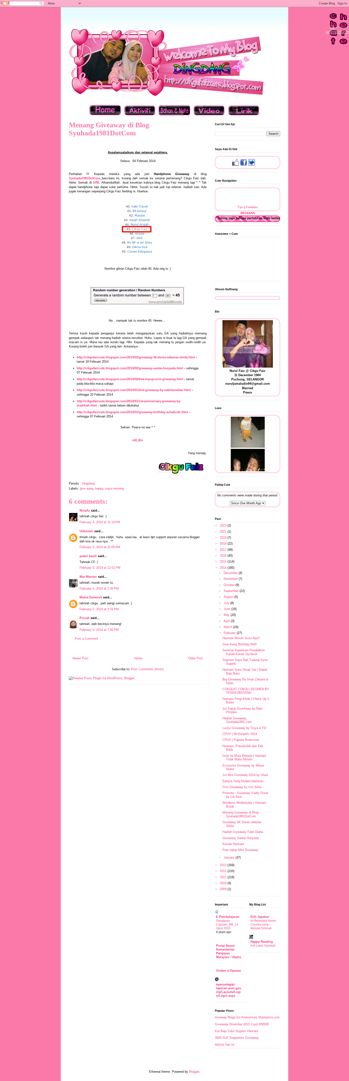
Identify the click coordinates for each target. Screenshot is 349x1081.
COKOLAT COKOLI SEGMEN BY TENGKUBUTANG (245, 691)
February (230, 633)
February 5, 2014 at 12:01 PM (100, 567)
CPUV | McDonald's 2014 (239, 734)
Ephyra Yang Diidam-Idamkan (242, 781)
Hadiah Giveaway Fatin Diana (242, 832)
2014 (223, 567)
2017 (223, 549)
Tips (240, 207)
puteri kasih (88, 556)
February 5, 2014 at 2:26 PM (99, 588)
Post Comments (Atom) (147, 669)
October (230, 585)
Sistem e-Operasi (228, 970)
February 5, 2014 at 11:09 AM (100, 547)
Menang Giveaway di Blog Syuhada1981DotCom (240, 814)
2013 (223, 865)
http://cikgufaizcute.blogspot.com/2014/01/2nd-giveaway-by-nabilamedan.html (134, 390)
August (229, 597)
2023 (223, 525)
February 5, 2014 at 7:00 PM (99, 630)
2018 (223, 543)
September (232, 591)
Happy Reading (261, 941)
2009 (223, 889)
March (228, 627)
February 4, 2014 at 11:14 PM (100, 522)
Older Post (195, 658)
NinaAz (85, 510)
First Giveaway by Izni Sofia (241, 787)
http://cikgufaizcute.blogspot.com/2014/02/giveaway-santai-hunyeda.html (130, 368)
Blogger (194, 1071)
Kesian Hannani (233, 844)
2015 (223, 561)
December (231, 573)
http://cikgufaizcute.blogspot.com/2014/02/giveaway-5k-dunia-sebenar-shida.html (136, 357)
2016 (223, 555)
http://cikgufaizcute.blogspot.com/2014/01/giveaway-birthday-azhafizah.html (132, 412)
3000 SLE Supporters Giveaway (237, 1037)
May (227, 615)
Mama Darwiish (91, 597)
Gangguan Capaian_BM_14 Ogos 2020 (227, 924)
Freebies (252, 207)
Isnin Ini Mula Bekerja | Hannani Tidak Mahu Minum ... (244, 757)
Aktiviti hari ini (224, 1044)
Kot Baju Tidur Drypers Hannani (236, 1031)
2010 (223, 883)
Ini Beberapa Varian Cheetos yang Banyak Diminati (263, 924)
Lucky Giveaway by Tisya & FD (244, 728)
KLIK (137, 440)
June (227, 609)
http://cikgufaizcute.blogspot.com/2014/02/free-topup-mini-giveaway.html (130, 379)
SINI (96, 182)
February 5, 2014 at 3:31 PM (99, 609)
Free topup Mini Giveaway (240, 850)
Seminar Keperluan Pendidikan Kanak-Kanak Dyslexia (243, 652)
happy (99, 488)
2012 (223, 871)
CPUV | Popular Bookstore (240, 740)
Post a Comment (86, 638)
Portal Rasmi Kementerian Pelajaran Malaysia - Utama (228, 951)
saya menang (114, 488)
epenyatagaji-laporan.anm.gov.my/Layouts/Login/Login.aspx (229, 990)
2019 (223, 537)
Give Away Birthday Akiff (239, 644)
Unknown (86, 531)
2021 (223, 531)
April (227, 621)
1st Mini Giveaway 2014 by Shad (245, 775)
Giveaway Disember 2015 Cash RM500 (242, 1024)
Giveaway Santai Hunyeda (240, 838)
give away (86, 488)
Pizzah (85, 618)
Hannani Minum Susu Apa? (241, 638)
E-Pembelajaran (227, 917)
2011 (223, 877)
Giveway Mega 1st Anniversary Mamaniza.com (247, 1017)
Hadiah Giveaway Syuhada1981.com (237, 720)
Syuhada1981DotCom (84, 178)
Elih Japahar (259, 917)
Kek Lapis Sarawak (262, 945)
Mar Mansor (88, 576)
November (231, 579)
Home (138, 658)
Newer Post (80, 658)
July (227, 603)
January (230, 857)
